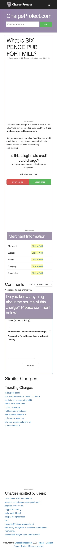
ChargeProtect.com (23, 542)
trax (6, 520)
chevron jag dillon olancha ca (18, 421)
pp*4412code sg (12, 407)
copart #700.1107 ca (14, 505)
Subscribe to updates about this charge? (27, 331)
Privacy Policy (20, 545)
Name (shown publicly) (19, 320)
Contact (49, 542)
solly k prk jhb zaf (13, 512)
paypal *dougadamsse (15, 516)
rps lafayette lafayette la (15, 414)
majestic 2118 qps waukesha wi (19, 523)
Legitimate (40, 182)
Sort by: (32, 284)
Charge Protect (21, 4)
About (41, 542)
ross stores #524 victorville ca (18, 498)
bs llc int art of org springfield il (18, 399)
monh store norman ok (15, 403)
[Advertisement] (28, 91)
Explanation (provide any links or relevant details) (28, 338)
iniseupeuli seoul (12, 392)
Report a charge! (35, 545)
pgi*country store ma (14, 418)
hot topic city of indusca (15, 410)
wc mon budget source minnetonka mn (22, 502)
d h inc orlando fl (12, 425)
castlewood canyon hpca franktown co (22, 534)
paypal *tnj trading (13, 509)
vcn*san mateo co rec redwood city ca (22, 396)
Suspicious (17, 182)
